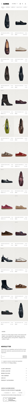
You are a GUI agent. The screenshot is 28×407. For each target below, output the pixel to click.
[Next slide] (12, 22)
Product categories (7, 380)
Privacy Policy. (13, 362)
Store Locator (5, 371)
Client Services (6, 368)
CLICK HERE (18, 390)
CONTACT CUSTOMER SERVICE (8, 388)
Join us (3, 378)
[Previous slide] (2, 22)
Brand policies (5, 373)
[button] (2, 3)
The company (5, 375)
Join (25, 356)
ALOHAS (11, 395)
